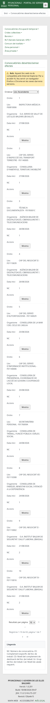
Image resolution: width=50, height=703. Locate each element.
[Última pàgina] (27, 637)
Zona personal (11, 47)
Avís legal (40, 700)
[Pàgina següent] (22, 637)
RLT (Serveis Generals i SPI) (17, 40)
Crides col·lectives (13, 32)
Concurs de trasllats (14, 43)
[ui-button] (45, 5)
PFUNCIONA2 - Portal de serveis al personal (27, 4)
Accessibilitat (27, 700)
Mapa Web (13, 700)
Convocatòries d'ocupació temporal (21, 29)
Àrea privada (10, 51)
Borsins (8, 36)
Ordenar (9, 92)
